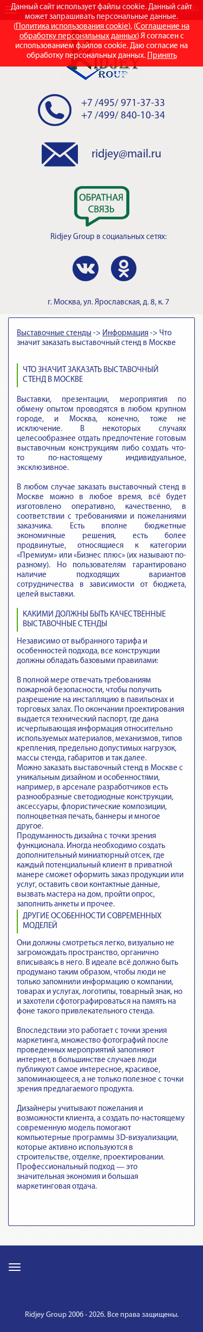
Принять (162, 56)
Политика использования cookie (72, 27)
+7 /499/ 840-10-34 (123, 116)
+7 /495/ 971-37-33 (123, 103)
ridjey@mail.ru (126, 154)
